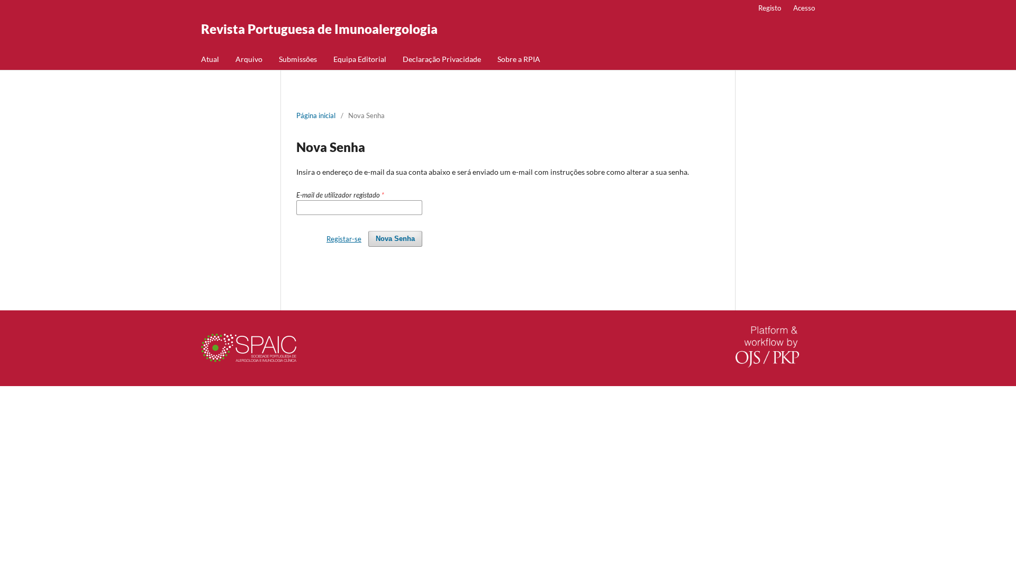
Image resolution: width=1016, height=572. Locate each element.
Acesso (804, 8)
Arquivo (248, 59)
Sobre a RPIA (518, 59)
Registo (769, 8)
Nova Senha (395, 239)
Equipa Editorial (359, 59)
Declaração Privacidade (442, 59)
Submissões (298, 59)
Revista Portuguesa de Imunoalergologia (319, 29)
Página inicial (315, 115)
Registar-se (343, 239)
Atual (210, 59)
